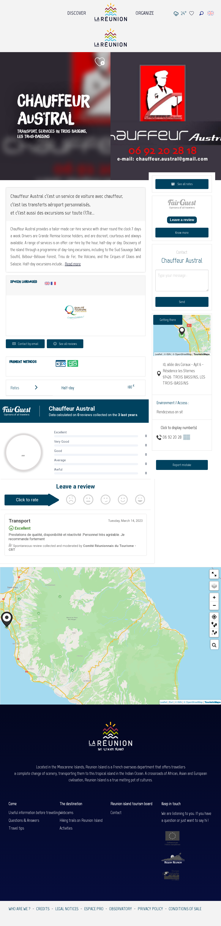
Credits (42, 909)
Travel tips (16, 828)
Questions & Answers (24, 820)
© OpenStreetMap (193, 702)
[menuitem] (76, 11)
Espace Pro (93, 909)
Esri (171, 702)
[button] (201, 13)
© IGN (178, 702)
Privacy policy (150, 909)
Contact (116, 812)
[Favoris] (192, 13)
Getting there (168, 320)
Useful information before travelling (34, 812)
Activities (66, 828)
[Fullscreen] (214, 574)
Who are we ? (19, 909)
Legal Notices (66, 909)
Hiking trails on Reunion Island (81, 820)
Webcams (66, 812)
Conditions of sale (185, 909)
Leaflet (163, 702)
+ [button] (214, 597)
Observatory (120, 909)
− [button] (214, 605)
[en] (211, 13)
